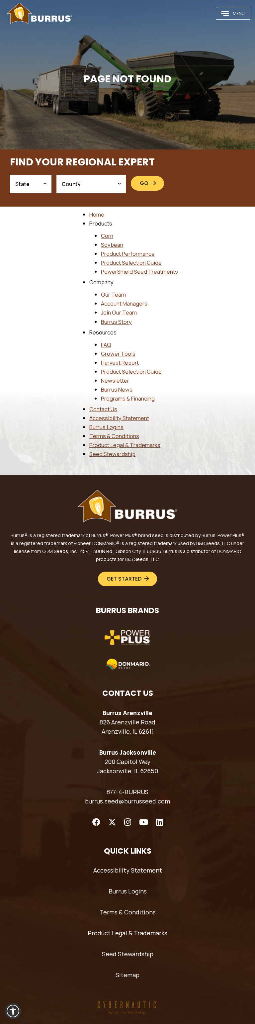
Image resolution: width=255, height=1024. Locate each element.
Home (96, 214)
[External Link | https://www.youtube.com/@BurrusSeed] (143, 822)
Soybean (112, 244)
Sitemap (127, 975)
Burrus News (116, 389)
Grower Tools (118, 353)
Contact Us (103, 409)
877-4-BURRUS (127, 792)
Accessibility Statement (119, 418)
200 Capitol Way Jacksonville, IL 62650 (127, 766)
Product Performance (128, 253)
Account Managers (124, 303)
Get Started (124, 579)
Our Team (113, 294)
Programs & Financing (128, 398)
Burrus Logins (106, 427)
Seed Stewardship (112, 454)
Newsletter (115, 380)
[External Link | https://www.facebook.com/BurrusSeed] (96, 822)
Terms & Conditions (114, 436)
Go (144, 183)
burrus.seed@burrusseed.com (127, 801)
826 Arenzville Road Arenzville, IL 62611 (127, 726)
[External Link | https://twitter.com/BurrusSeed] (112, 822)
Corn (107, 235)
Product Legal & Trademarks (124, 445)
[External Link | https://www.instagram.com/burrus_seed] (127, 822)
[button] (13, 1011)
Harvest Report (120, 362)
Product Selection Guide (131, 262)
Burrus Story (116, 322)
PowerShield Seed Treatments (139, 271)
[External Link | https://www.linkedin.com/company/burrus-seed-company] (159, 822)
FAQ (106, 344)
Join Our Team (119, 312)
